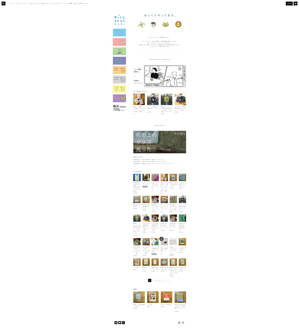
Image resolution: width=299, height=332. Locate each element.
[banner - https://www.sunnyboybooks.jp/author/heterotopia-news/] (119, 108)
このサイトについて (22, 3)
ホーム (12, 3)
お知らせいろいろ (34, 3)
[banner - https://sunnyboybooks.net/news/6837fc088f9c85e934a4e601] (119, 70)
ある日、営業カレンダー (81, 3)
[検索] (3, 3)
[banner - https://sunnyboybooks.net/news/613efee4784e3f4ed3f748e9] (119, 51)
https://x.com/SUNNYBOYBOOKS (179, 323)
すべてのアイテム (57, 3)
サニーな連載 (68, 3)
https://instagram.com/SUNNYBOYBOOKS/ (183, 323)
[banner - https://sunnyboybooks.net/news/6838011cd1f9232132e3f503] (119, 79)
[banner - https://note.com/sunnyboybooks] (119, 42)
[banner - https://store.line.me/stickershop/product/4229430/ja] (119, 61)
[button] (289, 4)
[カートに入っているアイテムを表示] (295, 3)
